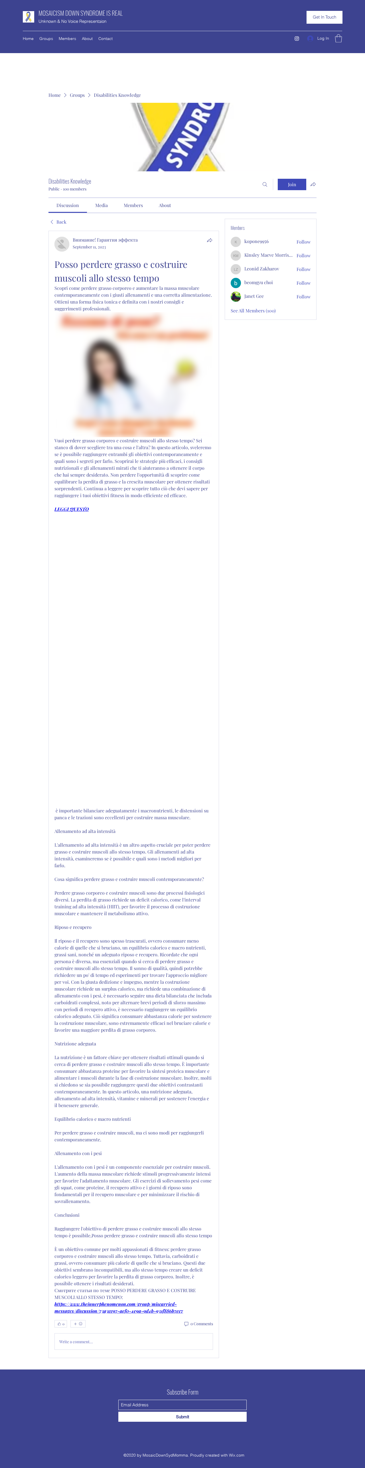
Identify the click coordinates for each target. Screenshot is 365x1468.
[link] (67, 205)
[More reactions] (78, 1324)
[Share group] (313, 184)
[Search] (264, 184)
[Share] (209, 240)
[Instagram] (297, 38)
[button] (324, 17)
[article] (133, 794)
